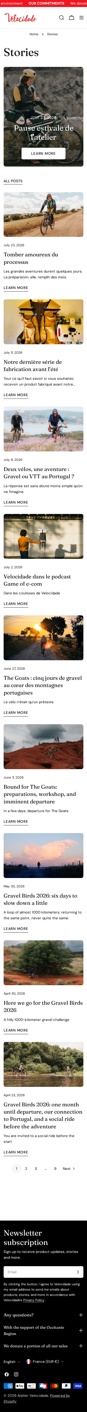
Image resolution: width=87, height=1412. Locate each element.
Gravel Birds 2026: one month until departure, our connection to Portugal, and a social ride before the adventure (43, 1115)
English (9, 1361)
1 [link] (16, 1168)
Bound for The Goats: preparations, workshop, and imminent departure (40, 794)
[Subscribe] (78, 1272)
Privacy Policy (33, 1300)
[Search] (61, 17)
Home (33, 34)
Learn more (43, 153)
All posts (13, 181)
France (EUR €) (46, 1361)
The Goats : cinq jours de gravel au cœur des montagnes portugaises (43, 685)
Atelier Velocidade (32, 1395)
